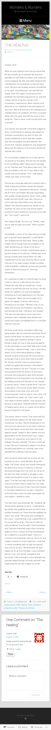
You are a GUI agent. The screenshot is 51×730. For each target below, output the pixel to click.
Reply (10, 654)
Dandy (41, 592)
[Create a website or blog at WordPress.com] (25, 719)
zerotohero (30, 608)
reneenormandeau (26, 50)
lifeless (9, 592)
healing (24, 605)
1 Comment (10, 52)
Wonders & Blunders (25, 7)
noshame (37, 605)
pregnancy (8, 608)
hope (30, 605)
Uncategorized (21, 602)
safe (15, 608)
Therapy (21, 608)
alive (39, 602)
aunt (44, 602)
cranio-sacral (9, 605)
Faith (18, 605)
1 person (18, 649)
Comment (36, 695)
